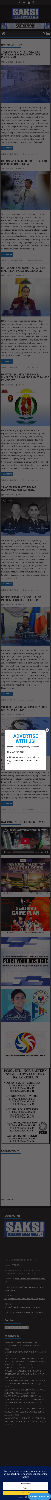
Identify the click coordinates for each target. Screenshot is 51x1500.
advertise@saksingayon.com (26, 746)
